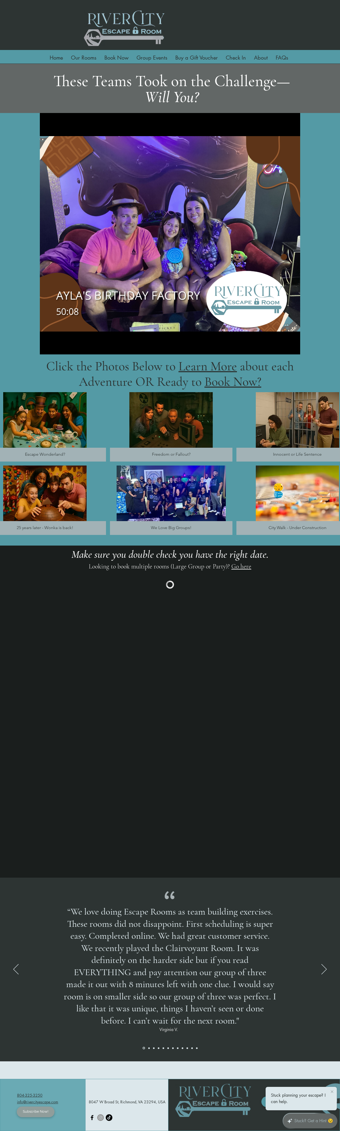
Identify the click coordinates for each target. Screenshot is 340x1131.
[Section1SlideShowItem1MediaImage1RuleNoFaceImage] (144, 1048)
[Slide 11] (192, 1048)
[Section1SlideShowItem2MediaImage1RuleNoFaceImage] (182, 1048)
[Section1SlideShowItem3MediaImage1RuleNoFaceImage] (149, 1048)
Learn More (207, 366)
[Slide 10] (163, 1048)
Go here (241, 566)
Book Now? (233, 381)
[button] (261, 57)
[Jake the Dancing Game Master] (109, 1117)
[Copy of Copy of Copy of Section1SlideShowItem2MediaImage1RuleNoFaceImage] (173, 1048)
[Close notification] (332, 1092)
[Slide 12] (197, 1048)
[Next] (324, 969)
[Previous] (16, 969)
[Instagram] (100, 1117)
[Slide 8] (177, 1048)
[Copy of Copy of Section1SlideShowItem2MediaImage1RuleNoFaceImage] (168, 1048)
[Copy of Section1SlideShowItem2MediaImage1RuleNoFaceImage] (158, 1048)
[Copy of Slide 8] (154, 1048)
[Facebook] (92, 1117)
